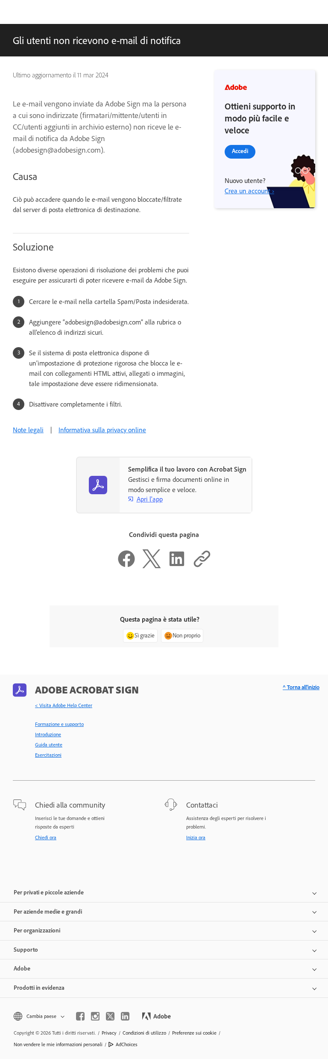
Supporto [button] (26, 949)
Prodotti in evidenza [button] (39, 987)
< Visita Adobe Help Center (63, 705)
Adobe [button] (22, 968)
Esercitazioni (48, 755)
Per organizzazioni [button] (37, 930)
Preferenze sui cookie (194, 1033)
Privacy (109, 1033)
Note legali (28, 430)
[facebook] (80, 1016)
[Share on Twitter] (151, 566)
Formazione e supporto (59, 724)
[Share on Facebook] (126, 566)
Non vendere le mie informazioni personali (58, 1044)
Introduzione (48, 734)
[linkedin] (125, 1016)
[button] (38, 1016)
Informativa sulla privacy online (102, 430)
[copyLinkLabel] (202, 566)
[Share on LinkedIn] (176, 566)
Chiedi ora (45, 838)
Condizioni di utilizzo (144, 1033)
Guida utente (48, 745)
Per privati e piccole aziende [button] (49, 892)
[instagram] (95, 1016)
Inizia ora (195, 838)
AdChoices (127, 1044)
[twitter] (110, 1016)
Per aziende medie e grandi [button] (48, 911)
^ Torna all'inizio (301, 687)
